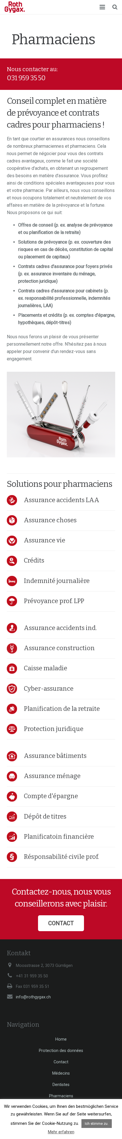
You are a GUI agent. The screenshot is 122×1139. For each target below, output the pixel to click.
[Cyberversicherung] (15, 689)
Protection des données (61, 1050)
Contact (61, 1062)
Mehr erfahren (61, 1131)
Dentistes (61, 1084)
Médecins (61, 1073)
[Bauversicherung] (15, 648)
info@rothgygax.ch (33, 997)
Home (61, 1039)
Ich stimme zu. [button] (96, 1123)
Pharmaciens (61, 1096)
